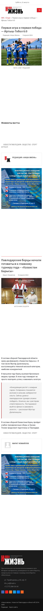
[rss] (22, 592)
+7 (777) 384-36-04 (11, 586)
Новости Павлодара (12, 145)
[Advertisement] (21, 95)
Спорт (8, 18)
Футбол (4, 147)
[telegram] (14, 592)
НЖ (2, 18)
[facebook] (2, 592)
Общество (26, 145)
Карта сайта (13, 607)
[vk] (18, 592)
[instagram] (6, 592)
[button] (2, 11)
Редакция (4, 607)
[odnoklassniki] (10, 592)
